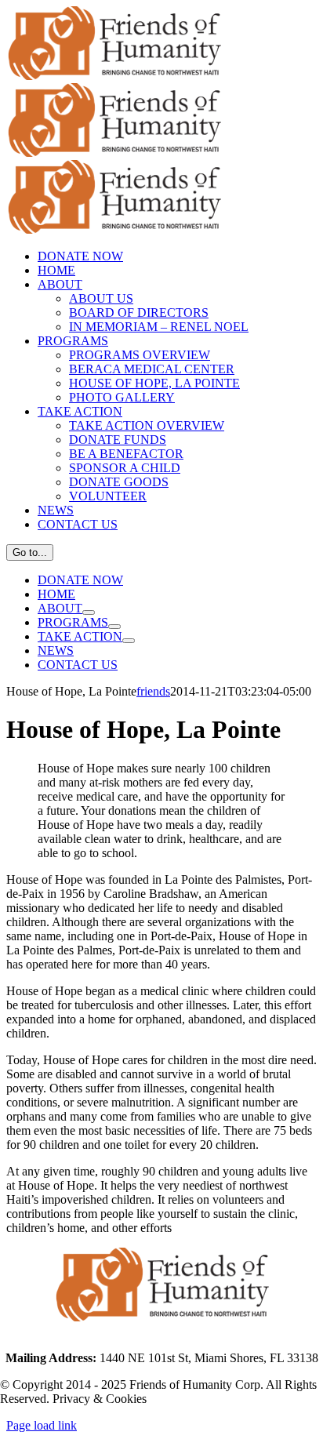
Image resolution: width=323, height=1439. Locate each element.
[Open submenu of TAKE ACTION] (128, 640)
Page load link (41, 1425)
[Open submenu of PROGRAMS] (114, 626)
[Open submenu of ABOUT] (88, 612)
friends (153, 691)
